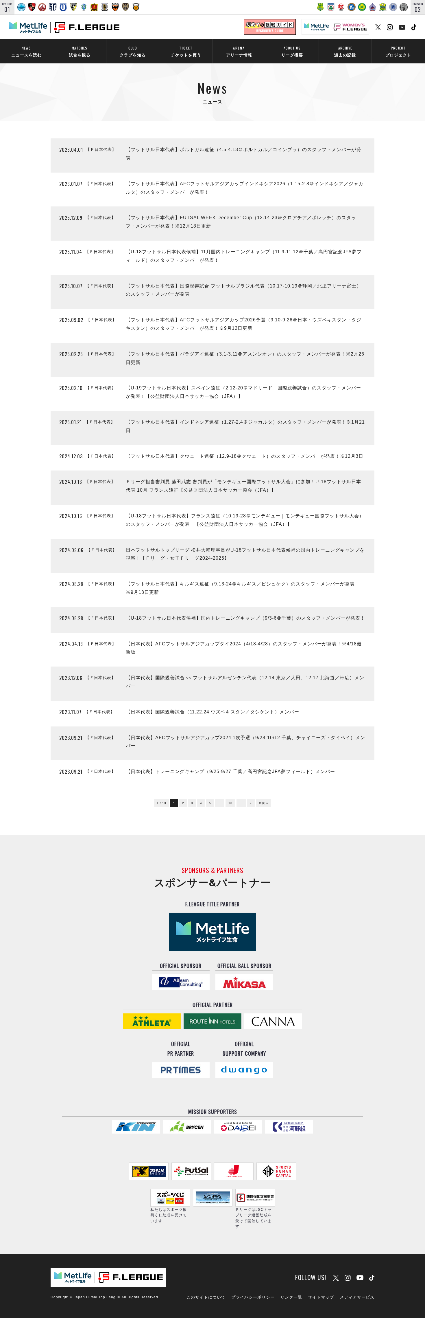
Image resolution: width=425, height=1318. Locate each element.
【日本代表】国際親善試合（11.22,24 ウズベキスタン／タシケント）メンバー (212, 711)
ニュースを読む (26, 51)
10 (230, 803)
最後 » (263, 803)
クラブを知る (133, 51)
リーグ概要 (292, 51)
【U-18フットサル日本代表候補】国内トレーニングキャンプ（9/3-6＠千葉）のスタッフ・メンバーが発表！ (245, 618)
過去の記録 (345, 51)
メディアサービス (357, 1297)
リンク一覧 (291, 1297)
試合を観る (79, 51)
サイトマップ (321, 1297)
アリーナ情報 (239, 51)
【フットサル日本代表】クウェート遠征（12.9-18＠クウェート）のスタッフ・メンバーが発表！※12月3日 (244, 456)
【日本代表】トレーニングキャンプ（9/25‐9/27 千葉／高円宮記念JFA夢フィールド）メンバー (230, 771)
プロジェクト (398, 51)
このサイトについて (206, 1297)
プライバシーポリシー (253, 1297)
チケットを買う (186, 51)
